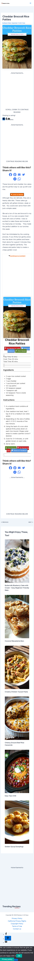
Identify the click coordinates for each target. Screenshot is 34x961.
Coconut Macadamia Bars (14, 641)
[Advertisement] (17, 91)
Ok (19, 956)
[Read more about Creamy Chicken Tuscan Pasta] (17, 667)
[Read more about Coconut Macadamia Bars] (17, 616)
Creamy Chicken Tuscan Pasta (16, 692)
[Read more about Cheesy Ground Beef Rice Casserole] (17, 718)
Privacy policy (7, 959)
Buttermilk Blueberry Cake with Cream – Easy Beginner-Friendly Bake (17, 587)
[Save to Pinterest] (8, 938)
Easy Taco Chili (10, 796)
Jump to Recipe (17, 194)
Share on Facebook (20, 450)
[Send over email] (6, 942)
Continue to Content (17, 256)
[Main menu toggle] (30, 3)
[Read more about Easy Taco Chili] (17, 771)
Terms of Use (17, 926)
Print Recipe (21, 351)
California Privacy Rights (17, 921)
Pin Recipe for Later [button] (13, 348)
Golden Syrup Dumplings (14, 847)
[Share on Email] (19, 174)
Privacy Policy (17, 918)
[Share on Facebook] (10, 174)
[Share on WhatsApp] (19, 179)
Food (24, 23)
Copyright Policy (17, 924)
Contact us (17, 929)
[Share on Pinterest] (14, 174)
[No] (16, 960)
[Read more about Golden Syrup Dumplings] (17, 822)
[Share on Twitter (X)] (23, 174)
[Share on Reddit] (14, 179)
